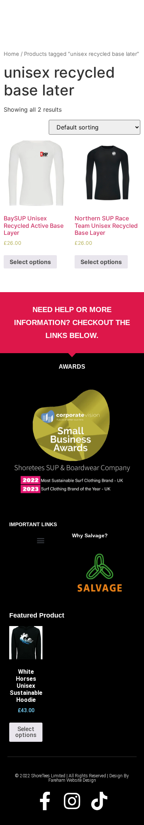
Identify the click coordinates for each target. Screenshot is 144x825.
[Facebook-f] (44, 801)
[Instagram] (72, 801)
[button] (41, 540)
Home (11, 54)
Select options (30, 262)
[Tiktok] (99, 801)
